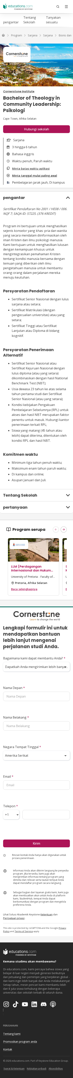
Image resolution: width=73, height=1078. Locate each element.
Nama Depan (14, 688)
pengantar (11, 22)
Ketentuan (46, 914)
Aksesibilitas (56, 1068)
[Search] (57, 6)
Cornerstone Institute (18, 91)
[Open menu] (66, 6)
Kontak (7, 1049)
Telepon (10, 806)
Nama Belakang (16, 717)
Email (8, 776)
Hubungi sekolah (36, 129)
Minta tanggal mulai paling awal (34, 175)
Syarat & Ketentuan (14, 1068)
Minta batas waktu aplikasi (31, 168)
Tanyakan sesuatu (53, 19)
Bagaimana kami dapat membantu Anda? (34, 658)
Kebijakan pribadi (36, 1068)
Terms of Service (24, 931)
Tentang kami (11, 1034)
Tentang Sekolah (29, 19)
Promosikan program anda (20, 1041)
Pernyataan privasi (14, 918)
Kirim (36, 843)
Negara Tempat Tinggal (22, 747)
